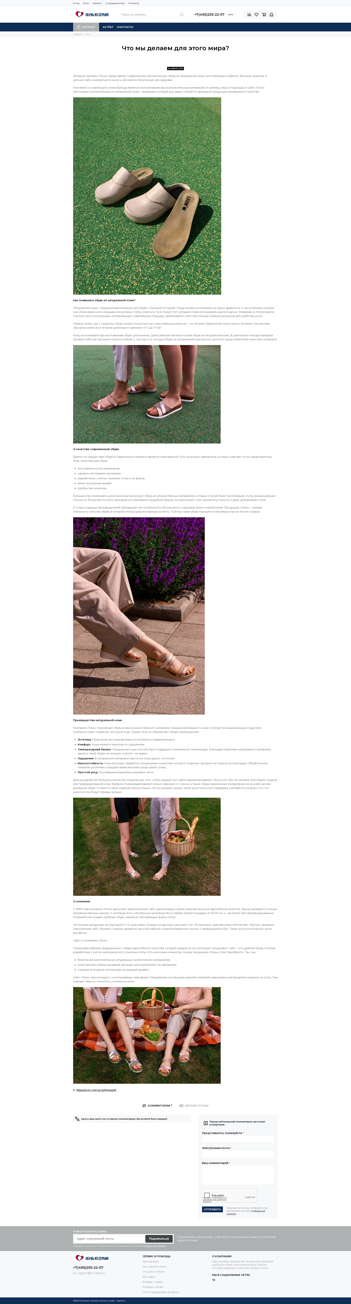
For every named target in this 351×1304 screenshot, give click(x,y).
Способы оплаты (154, 1271)
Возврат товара (153, 1282)
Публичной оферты (154, 1245)
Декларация (151, 1261)
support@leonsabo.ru (91, 1273)
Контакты (134, 3)
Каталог (97, 3)
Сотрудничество (115, 3)
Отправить (212, 1209)
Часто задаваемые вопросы (161, 1292)
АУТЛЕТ (108, 27)
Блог (86, 3)
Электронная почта (216, 1148)
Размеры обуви (153, 1287)
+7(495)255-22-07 (209, 15)
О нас (76, 3)
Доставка (149, 1276)
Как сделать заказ (154, 1266)
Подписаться (159, 1238)
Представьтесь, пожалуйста (223, 1133)
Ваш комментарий (216, 1163)
